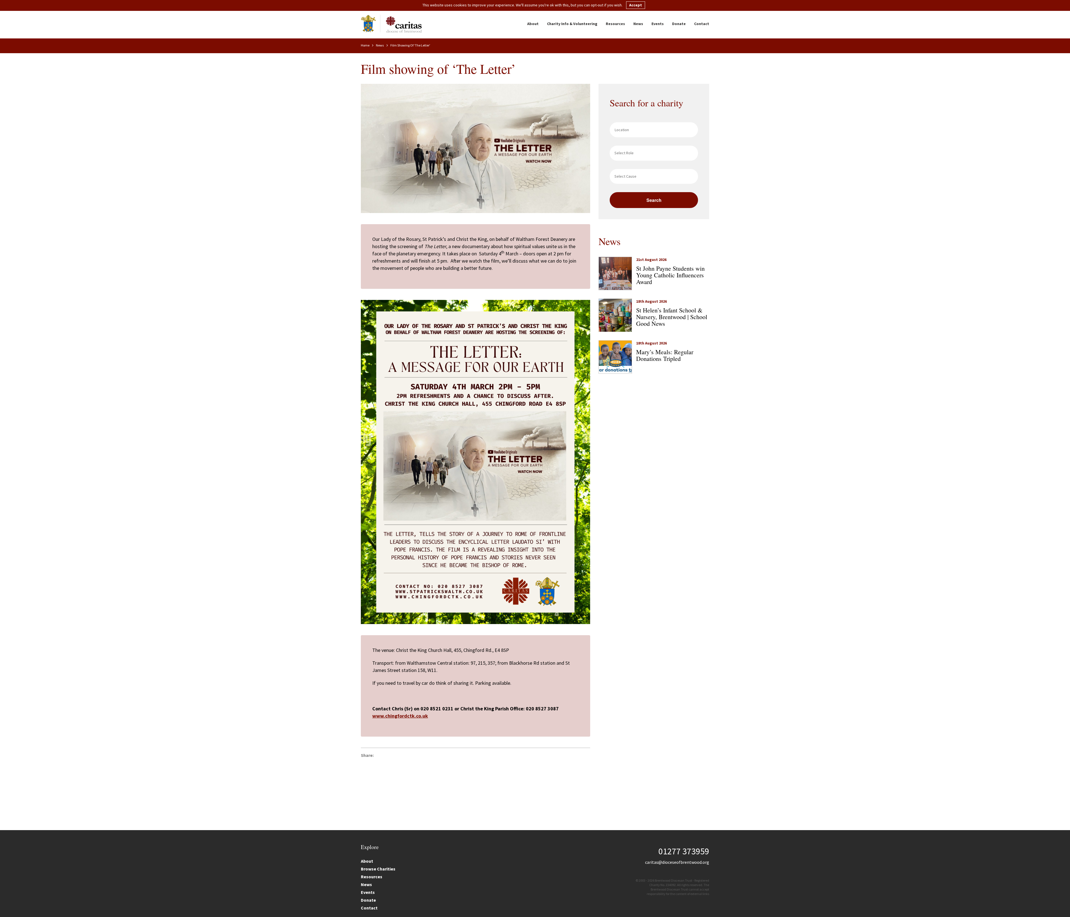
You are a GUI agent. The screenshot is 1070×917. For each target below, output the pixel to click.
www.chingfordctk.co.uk (400, 716)
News (638, 23)
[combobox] (654, 153)
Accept (635, 5)
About (533, 23)
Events (657, 23)
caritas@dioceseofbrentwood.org (677, 862)
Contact (701, 23)
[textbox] (655, 152)
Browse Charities (378, 868)
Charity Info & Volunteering (572, 23)
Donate (679, 23)
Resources (615, 23)
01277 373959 (683, 851)
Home (365, 45)
